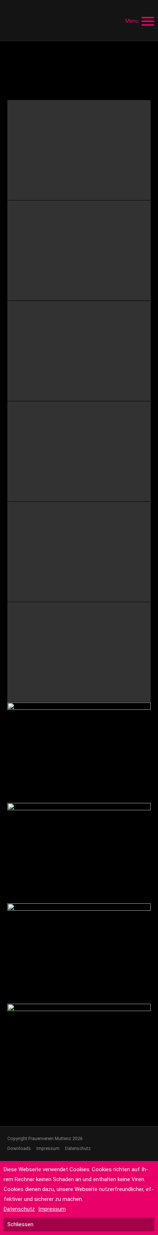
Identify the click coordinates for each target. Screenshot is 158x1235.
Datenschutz (78, 1148)
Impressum (48, 1148)
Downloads (19, 1148)
